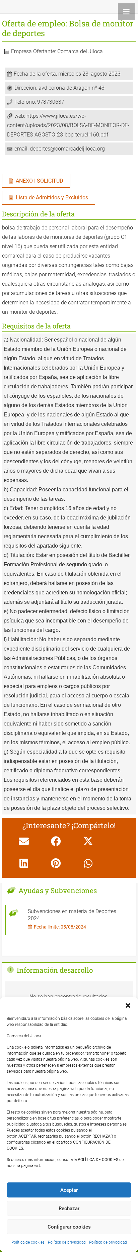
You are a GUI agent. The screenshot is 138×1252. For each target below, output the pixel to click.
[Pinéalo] (56, 863)
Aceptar (69, 1190)
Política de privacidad (67, 1242)
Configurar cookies (69, 1227)
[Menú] (126, 11)
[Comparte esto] (56, 841)
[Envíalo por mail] (24, 841)
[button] (128, 1005)
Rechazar (69, 1209)
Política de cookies (28, 1242)
